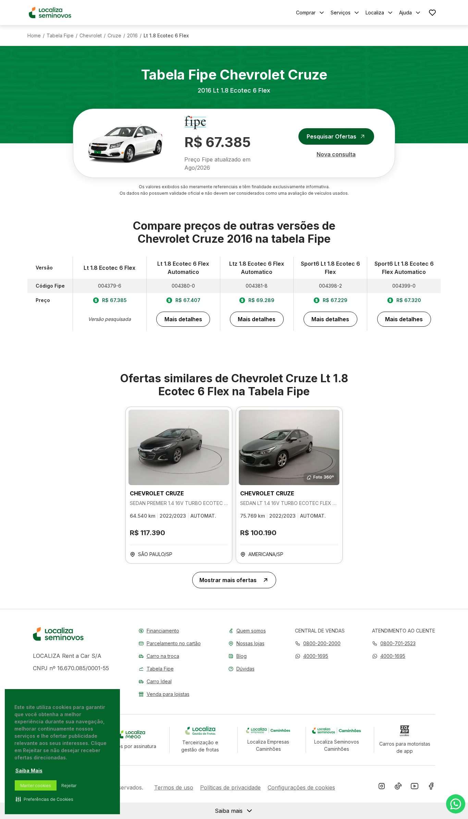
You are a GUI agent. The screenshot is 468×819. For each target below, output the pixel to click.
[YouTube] (414, 787)
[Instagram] (382, 787)
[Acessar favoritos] (432, 12)
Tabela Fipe (60, 35)
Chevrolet (90, 35)
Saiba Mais (28, 770)
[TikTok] (398, 787)
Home (34, 35)
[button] (311, 656)
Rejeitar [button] (68, 785)
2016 (132, 35)
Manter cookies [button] (35, 785)
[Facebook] (431, 787)
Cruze (114, 35)
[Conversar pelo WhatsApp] (455, 804)
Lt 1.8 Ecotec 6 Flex (166, 35)
